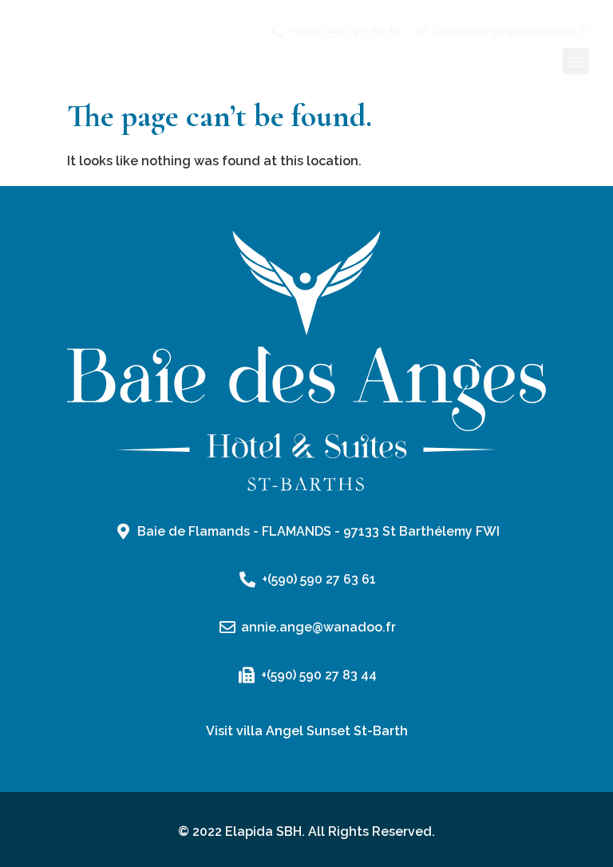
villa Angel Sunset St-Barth (322, 730)
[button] (576, 61)
